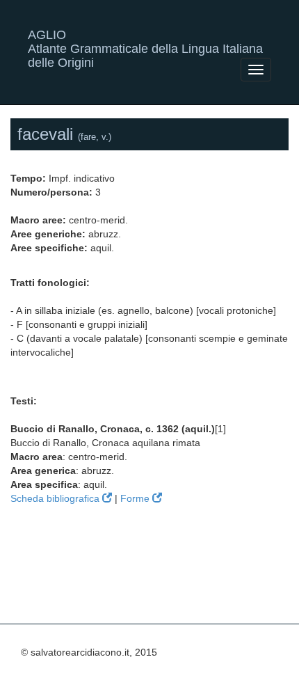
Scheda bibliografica (56, 498)
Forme (136, 498)
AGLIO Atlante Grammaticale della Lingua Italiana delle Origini (145, 40)
